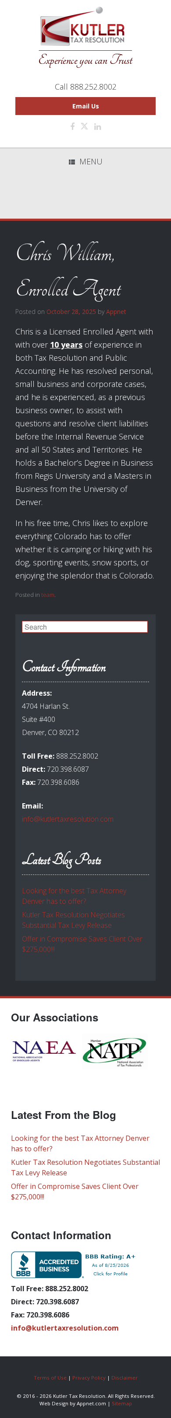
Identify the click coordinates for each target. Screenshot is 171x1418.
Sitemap (122, 1403)
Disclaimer (124, 1377)
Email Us (85, 106)
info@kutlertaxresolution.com (68, 819)
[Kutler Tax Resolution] (85, 37)
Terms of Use (50, 1377)
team (47, 595)
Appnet (116, 311)
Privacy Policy (89, 1377)
